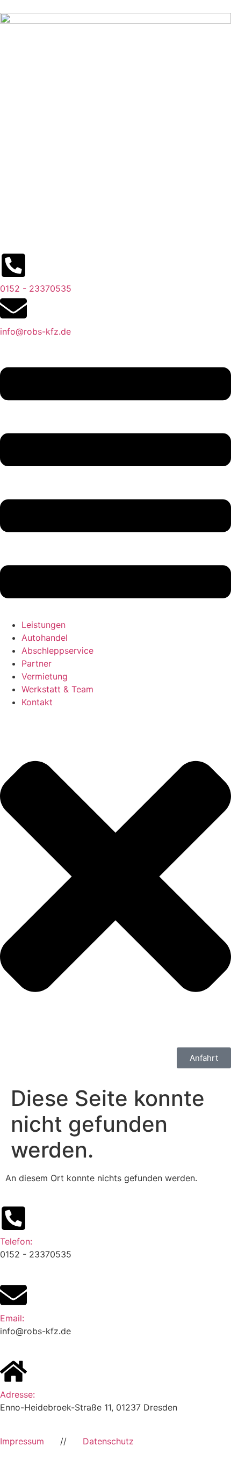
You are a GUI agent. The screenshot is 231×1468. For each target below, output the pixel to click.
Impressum (22, 1441)
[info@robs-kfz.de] (13, 308)
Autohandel (44, 637)
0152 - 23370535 (35, 288)
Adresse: (17, 1394)
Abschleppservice (57, 650)
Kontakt (37, 702)
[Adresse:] (13, 1371)
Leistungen (43, 624)
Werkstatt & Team (57, 689)
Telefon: (16, 1241)
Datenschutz (108, 1441)
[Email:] (13, 1295)
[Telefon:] (13, 1218)
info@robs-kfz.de (35, 331)
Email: (12, 1318)
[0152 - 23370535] (13, 265)
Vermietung (44, 676)
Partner (36, 663)
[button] (115, 484)
